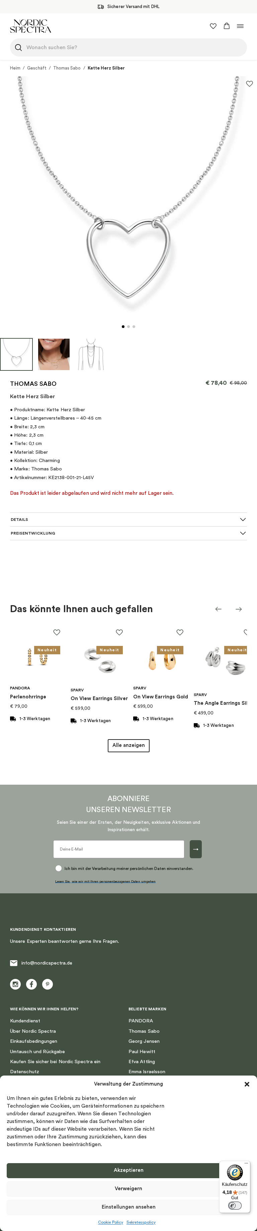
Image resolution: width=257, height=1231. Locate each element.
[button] (247, 1084)
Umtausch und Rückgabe (37, 1051)
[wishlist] (213, 26)
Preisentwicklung (33, 533)
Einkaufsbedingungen (33, 1041)
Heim (15, 68)
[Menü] (246, 1165)
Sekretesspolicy (141, 1222)
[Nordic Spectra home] (30, 26)
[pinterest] (47, 984)
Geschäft (37, 68)
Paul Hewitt (141, 1051)
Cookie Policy (110, 1222)
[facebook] (31, 984)
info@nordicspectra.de (47, 963)
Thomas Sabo (67, 68)
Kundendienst (25, 1020)
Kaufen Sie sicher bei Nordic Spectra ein (55, 1061)
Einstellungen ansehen (129, 1207)
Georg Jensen (144, 1041)
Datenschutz (24, 1071)
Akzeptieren (129, 1170)
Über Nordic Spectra (33, 1031)
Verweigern (128, 1188)
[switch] (235, 1206)
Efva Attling (141, 1061)
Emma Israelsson (146, 1071)
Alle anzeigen (128, 745)
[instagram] (15, 984)
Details (19, 520)
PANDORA (140, 1020)
